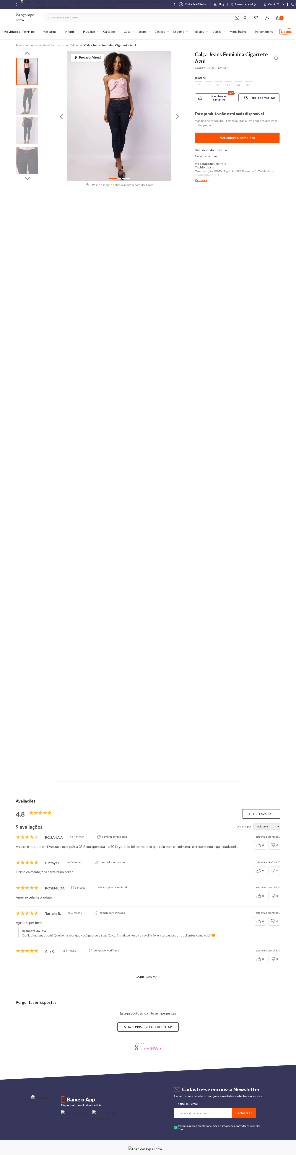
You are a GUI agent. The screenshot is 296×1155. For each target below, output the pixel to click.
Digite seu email (187, 1104)
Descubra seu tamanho (219, 97)
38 (208, 85)
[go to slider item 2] (27, 130)
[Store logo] (27, 17)
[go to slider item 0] (27, 71)
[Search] (245, 18)
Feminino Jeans (53, 45)
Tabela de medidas (262, 98)
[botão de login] (267, 18)
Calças (74, 45)
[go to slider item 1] (27, 101)
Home (20, 45)
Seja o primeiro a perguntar (148, 1027)
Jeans (34, 45)
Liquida (286, 31)
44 (238, 85)
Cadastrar (243, 1113)
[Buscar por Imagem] (237, 18)
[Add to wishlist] (276, 58)
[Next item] (174, 4)
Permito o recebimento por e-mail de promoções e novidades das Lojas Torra (219, 1127)
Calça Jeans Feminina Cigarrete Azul (110, 45)
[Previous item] (16, 4)
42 (228, 85)
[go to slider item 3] (27, 160)
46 (248, 85)
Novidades (12, 31)
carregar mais (148, 977)
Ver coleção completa (237, 137)
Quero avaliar (261, 814)
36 (198, 85)
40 (218, 85)
